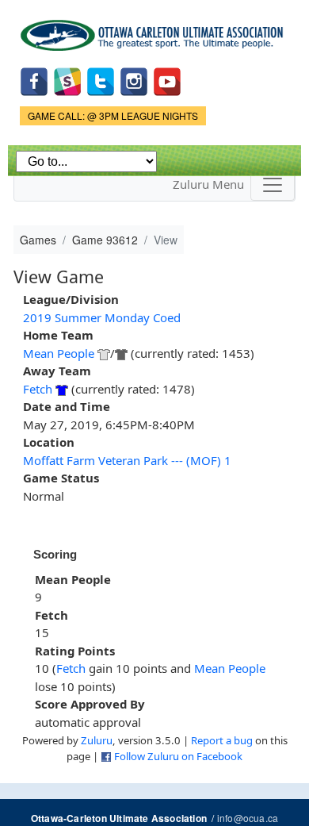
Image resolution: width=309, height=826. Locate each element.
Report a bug (222, 740)
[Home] (154, 30)
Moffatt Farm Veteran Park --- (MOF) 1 (127, 460)
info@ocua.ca (247, 817)
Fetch (37, 389)
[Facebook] (34, 79)
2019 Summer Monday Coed (102, 317)
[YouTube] (167, 79)
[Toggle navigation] (272, 185)
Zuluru (97, 740)
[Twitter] (100, 79)
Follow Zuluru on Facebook (178, 756)
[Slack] (67, 79)
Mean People (58, 353)
